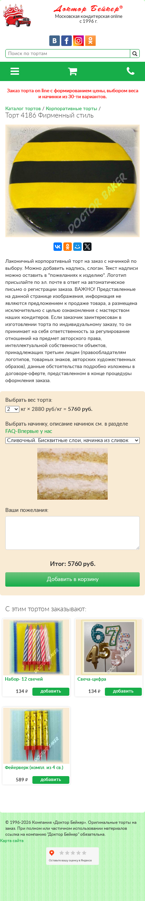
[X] (87, 246)
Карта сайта (12, 841)
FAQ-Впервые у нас (28, 431)
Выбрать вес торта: (28, 400)
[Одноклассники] (67, 246)
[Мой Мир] (77, 246)
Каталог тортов (23, 108)
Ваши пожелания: (27, 510)
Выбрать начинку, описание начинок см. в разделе (66, 427)
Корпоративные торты (71, 108)
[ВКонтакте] (57, 246)
